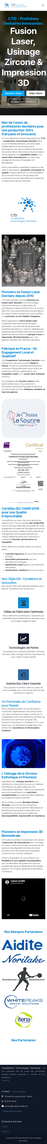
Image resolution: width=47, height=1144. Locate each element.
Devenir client (13, 93)
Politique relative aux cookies (12, 1111)
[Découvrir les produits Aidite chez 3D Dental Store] (23, 943)
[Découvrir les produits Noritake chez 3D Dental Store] (23, 958)
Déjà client (35, 93)
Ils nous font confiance (23, 101)
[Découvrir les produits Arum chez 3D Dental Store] (23, 1002)
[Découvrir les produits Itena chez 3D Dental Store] (23, 1020)
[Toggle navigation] (43, 5)
